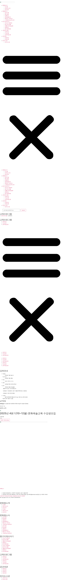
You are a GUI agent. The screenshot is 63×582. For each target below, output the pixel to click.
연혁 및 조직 (7, 8)
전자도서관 (4, 40)
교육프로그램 (5, 30)
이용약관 (2, 496)
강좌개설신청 (8, 34)
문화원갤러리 (8, 17)
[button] (31, 106)
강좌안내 (7, 31)
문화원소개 (4, 5)
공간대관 (4, 36)
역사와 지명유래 (8, 23)
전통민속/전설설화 (9, 26)
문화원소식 (4, 11)
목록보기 (2, 488)
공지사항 (7, 12)
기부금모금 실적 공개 (9, 20)
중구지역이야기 (5, 21)
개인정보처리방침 (8, 496)
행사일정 (7, 14)
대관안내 (7, 37)
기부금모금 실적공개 (7, 524)
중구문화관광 (8, 28)
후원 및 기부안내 (8, 18)
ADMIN (23, 496)
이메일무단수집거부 (16, 496)
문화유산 (7, 27)
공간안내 (7, 9)
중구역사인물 (8, 24)
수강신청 (7, 33)
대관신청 (7, 39)
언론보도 (7, 15)
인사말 (6, 6)
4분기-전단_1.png (5, 420)
